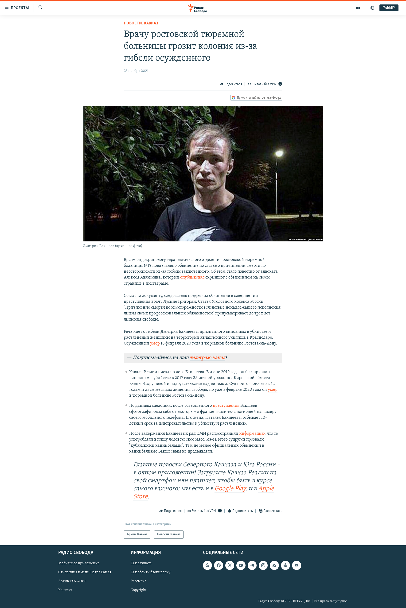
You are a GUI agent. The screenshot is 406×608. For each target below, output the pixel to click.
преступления (226, 406)
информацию (252, 434)
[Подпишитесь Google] (207, 565)
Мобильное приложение (79, 563)
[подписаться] (296, 565)
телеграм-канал (207, 357)
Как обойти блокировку (150, 572)
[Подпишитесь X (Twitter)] (229, 565)
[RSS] (274, 565)
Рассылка (138, 581)
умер (155, 343)
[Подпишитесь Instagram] (263, 565)
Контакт (65, 590)
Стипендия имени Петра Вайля (84, 572)
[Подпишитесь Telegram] (252, 565)
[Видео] (358, 8)
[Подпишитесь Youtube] (240, 565)
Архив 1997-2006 (72, 581)
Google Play (230, 489)
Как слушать (141, 563)
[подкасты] (372, 8)
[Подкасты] (285, 565)
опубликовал (192, 277)
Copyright (138, 590)
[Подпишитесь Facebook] (218, 565)
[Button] (231, 84)
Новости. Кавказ (141, 23)
